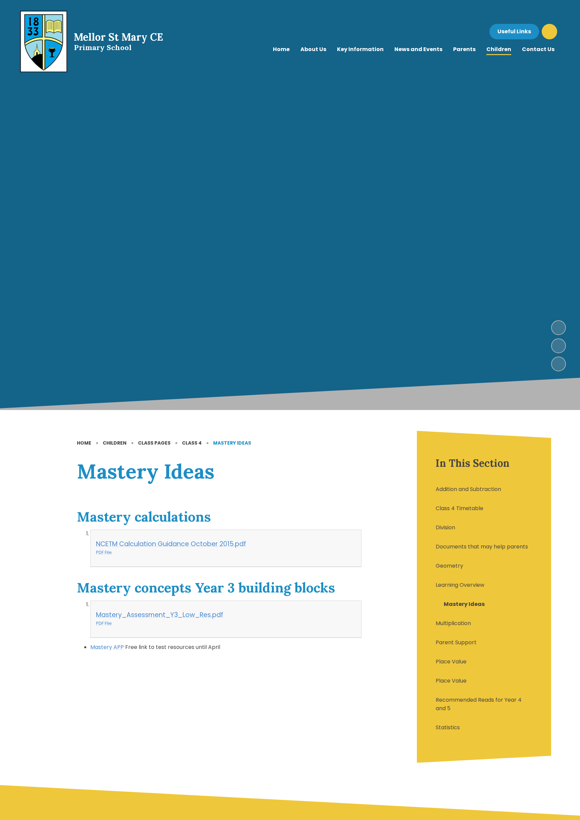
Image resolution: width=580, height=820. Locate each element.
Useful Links (514, 31)
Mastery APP (107, 647)
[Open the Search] (549, 31)
